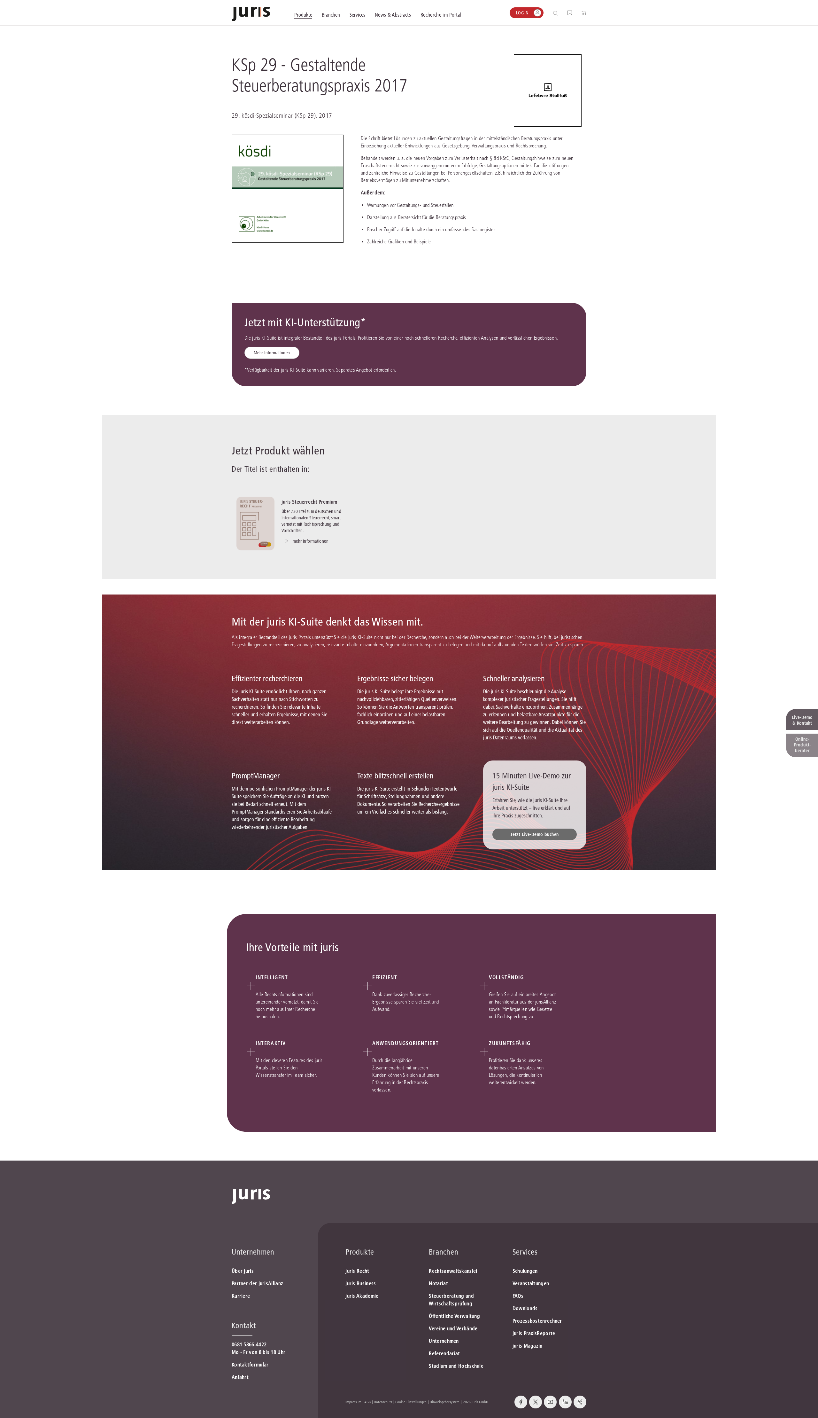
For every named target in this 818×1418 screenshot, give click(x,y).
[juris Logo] (251, 14)
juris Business (360, 1283)
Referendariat (444, 1353)
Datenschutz (383, 1401)
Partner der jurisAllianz (257, 1283)
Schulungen (525, 1271)
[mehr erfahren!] (548, 90)
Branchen (443, 1252)
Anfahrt (240, 1377)
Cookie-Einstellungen (411, 1401)
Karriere (241, 1296)
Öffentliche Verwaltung (454, 1316)
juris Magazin (528, 1346)
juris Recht (357, 1271)
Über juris (243, 1271)
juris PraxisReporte (534, 1333)
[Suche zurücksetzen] (550, 13)
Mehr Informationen (272, 353)
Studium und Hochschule (456, 1366)
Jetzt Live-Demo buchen (535, 834)
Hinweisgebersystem (444, 1401)
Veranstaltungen (531, 1283)
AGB (367, 1401)
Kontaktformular (250, 1364)
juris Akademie (361, 1296)
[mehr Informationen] (255, 523)
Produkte (359, 1252)
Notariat (438, 1283)
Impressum (353, 1401)
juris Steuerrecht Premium (309, 502)
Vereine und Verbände (453, 1328)
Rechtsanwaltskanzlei (453, 1271)
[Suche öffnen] (556, 13)
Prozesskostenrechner (537, 1321)
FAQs (518, 1296)
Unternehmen (444, 1341)
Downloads (525, 1308)
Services (525, 1252)
